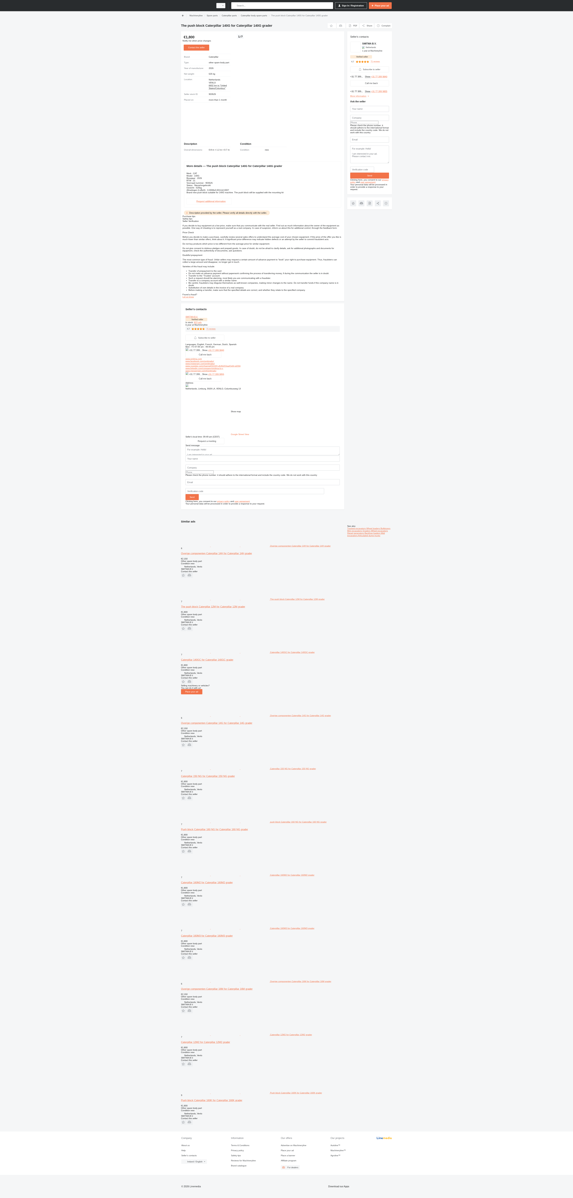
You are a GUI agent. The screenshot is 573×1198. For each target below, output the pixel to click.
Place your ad (191, 691)
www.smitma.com (193, 359)
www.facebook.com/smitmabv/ (199, 361)
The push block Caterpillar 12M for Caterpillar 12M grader (213, 606)
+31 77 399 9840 (216, 350)
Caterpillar (213, 57)
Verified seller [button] (197, 319)
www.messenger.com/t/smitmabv (200, 371)
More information (358, 96)
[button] (332, 25)
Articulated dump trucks (369, 535)
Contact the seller (196, 47)
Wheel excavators (379, 531)
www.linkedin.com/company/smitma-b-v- (204, 368)
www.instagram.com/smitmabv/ (200, 363)
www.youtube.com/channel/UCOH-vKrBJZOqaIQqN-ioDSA (213, 366)
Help (183, 1150)
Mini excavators (355, 531)
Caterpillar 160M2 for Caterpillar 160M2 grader (207, 882)
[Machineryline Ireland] (197, 5)
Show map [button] (236, 411)
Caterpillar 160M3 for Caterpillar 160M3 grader (207, 935)
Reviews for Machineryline (243, 1160)
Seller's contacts (189, 1155)
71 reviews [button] (211, 329)
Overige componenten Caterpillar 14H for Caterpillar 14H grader (216, 553)
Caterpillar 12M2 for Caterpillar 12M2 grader (205, 1042)
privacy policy (223, 501)
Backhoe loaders (373, 533)
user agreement (242, 501)
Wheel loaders (373, 528)
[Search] (234, 5)
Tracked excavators (356, 528)
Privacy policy (237, 1150)
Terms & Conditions (240, 1145)
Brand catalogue (239, 1165)
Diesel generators (356, 533)
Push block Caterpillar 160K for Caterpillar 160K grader (211, 1100)
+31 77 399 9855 (216, 374)
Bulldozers (385, 528)
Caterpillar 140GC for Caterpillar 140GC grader (207, 659)
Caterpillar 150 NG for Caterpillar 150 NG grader (208, 776)
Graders (367, 531)
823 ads (198, 322)
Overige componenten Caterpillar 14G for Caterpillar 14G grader (216, 723)
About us (185, 1145)
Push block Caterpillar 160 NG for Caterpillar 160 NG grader (214, 829)
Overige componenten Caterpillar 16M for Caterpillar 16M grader (217, 988)
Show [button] (205, 350)
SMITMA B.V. (191, 317)
